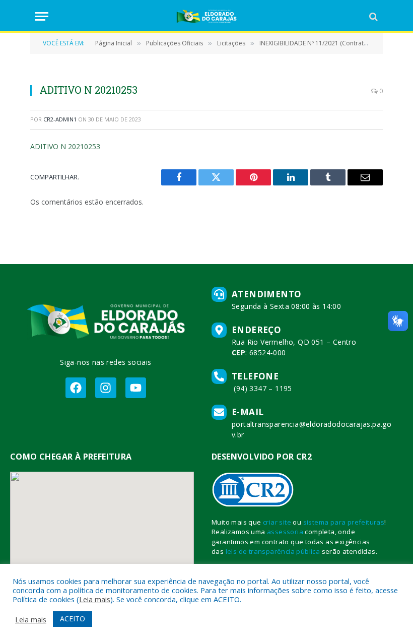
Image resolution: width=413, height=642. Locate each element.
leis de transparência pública (273, 551)
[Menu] (41, 16)
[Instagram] (105, 387)
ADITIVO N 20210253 (65, 146)
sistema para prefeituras (344, 522)
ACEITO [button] (72, 618)
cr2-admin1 (60, 119)
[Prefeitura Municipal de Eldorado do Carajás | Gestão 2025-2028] (206, 16)
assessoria (285, 531)
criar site (277, 522)
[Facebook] (75, 387)
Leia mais (94, 599)
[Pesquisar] (372, 16)
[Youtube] (135, 387)
